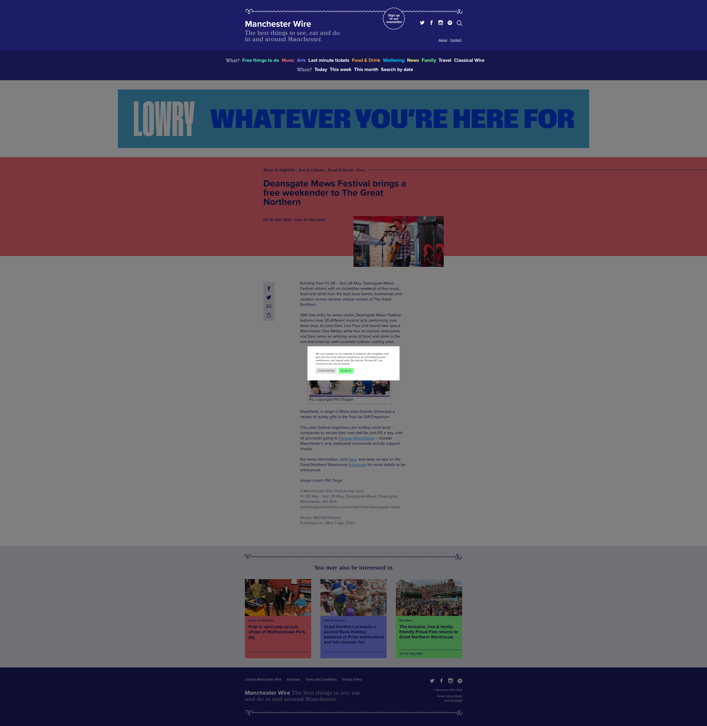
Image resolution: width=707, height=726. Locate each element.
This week (340, 70)
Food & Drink (366, 60)
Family (429, 60)
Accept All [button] (346, 370)
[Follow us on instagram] (440, 23)
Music (288, 60)
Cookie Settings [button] (326, 370)
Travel (445, 60)
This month (366, 70)
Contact (455, 40)
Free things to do (260, 60)
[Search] (459, 23)
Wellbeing (393, 60)
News (413, 60)
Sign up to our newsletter (394, 18)
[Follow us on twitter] (422, 23)
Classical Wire (469, 60)
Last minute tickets (328, 60)
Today (320, 70)
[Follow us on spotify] (450, 23)
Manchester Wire (278, 24)
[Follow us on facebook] (431, 23)
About (443, 40)
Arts (301, 60)
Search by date (397, 70)
